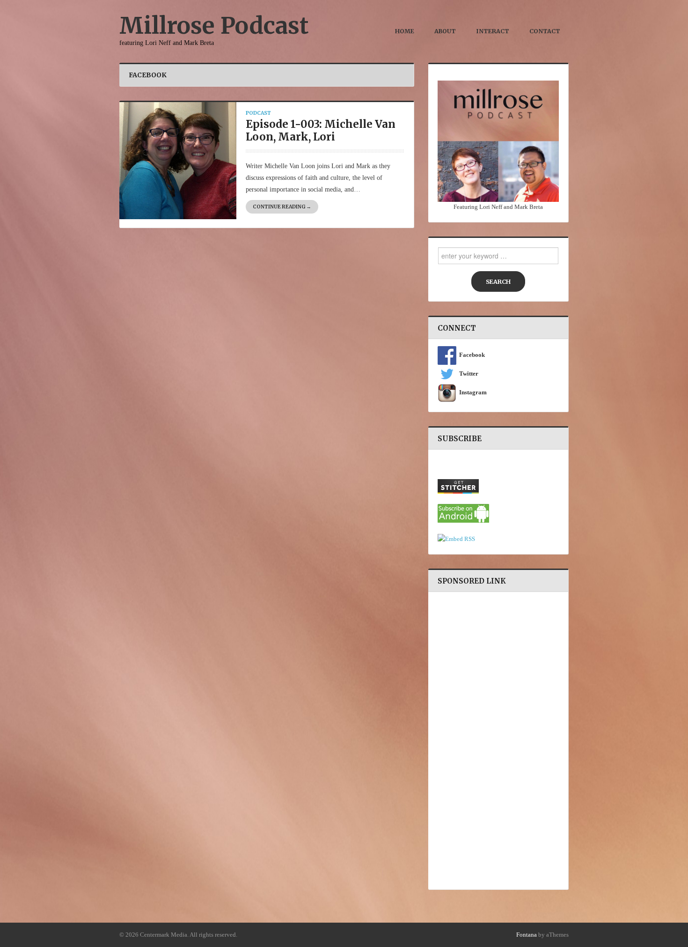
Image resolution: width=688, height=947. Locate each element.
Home (404, 31)
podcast (258, 113)
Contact (544, 31)
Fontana (526, 935)
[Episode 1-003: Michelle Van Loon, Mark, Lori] (177, 159)
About (445, 31)
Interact (492, 31)
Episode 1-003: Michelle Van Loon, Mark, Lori (320, 130)
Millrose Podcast (214, 25)
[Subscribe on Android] (463, 513)
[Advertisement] (498, 739)
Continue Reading (282, 207)
